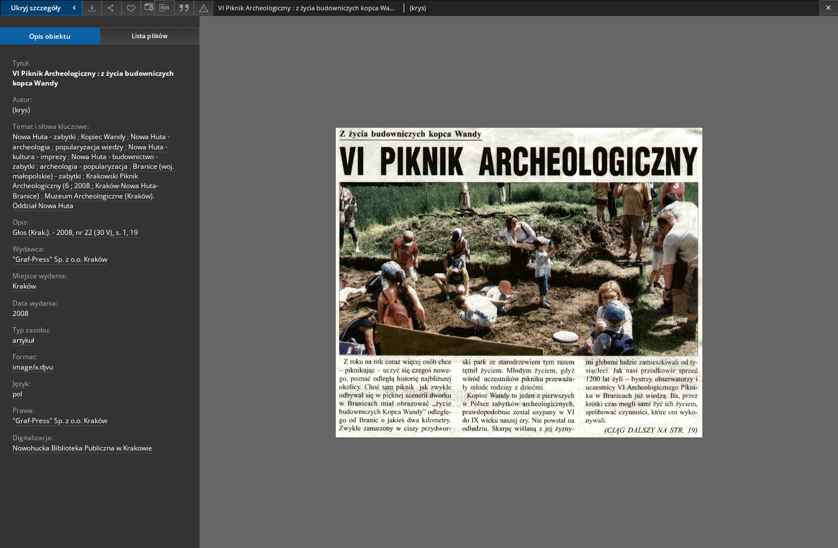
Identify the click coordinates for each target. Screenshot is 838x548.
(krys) (21, 110)
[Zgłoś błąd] (203, 7)
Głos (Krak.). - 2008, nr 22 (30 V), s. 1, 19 (75, 232)
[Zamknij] (828, 7)
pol (17, 394)
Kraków (24, 286)
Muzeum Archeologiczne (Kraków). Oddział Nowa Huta (83, 200)
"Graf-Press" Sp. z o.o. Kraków (60, 259)
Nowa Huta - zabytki (44, 136)
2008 (21, 313)
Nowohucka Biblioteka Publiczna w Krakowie (82, 448)
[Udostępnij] (111, 7)
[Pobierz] (91, 7)
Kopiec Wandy (103, 136)
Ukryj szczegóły (35, 8)
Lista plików (150, 35)
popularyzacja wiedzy (89, 147)
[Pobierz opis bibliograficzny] (164, 8)
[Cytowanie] (184, 7)
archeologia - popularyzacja (84, 166)
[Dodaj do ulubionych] (131, 7)
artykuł (23, 340)
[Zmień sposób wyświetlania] (147, 7)
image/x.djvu (33, 367)
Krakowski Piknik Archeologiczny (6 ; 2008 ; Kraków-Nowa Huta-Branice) (85, 185)
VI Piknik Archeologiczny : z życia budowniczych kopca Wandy (93, 78)
